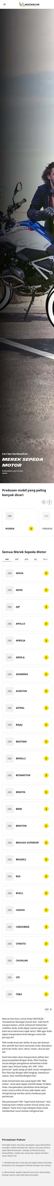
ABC (7, 559)
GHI (26, 559)
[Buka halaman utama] (29, 4)
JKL (35, 559)
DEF (16, 559)
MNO (45, 559)
